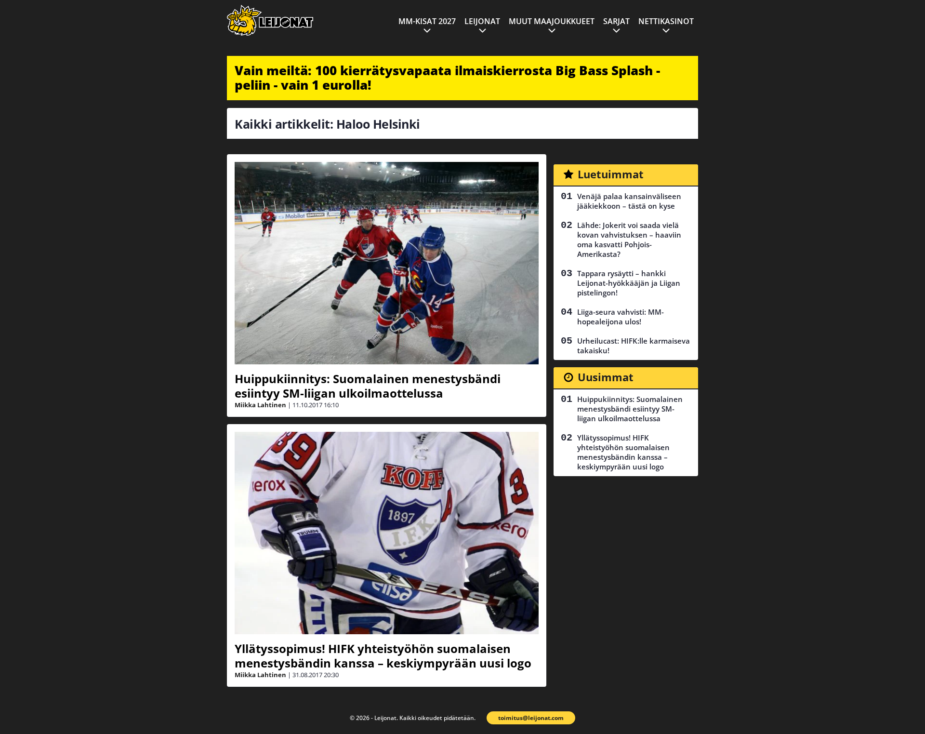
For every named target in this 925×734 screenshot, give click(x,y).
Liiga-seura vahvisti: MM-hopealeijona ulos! (620, 316)
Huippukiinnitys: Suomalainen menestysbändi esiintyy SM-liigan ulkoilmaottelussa (368, 386)
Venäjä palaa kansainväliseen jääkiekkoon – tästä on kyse (629, 201)
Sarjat (616, 21)
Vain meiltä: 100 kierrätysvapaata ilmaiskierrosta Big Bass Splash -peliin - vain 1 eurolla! (447, 77)
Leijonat (482, 21)
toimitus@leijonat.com (531, 718)
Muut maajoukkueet (552, 21)
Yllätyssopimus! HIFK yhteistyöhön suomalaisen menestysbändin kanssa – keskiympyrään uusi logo (383, 656)
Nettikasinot (666, 21)
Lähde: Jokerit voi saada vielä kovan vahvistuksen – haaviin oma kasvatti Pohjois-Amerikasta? (629, 239)
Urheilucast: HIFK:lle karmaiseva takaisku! (633, 345)
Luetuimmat (611, 174)
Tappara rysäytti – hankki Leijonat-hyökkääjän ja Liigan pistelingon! (628, 282)
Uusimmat (606, 377)
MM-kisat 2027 (427, 21)
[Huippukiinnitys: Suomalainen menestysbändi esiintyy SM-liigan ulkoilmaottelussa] (387, 263)
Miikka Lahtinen (260, 404)
